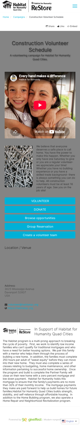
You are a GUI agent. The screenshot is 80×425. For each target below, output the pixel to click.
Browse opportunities (40, 218)
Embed (73, 26)
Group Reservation (40, 226)
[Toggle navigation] (75, 6)
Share (51, 26)
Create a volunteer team (40, 235)
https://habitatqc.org (20, 308)
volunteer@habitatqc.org (23, 304)
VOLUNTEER (40, 201)
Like (62, 26)
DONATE (40, 209)
